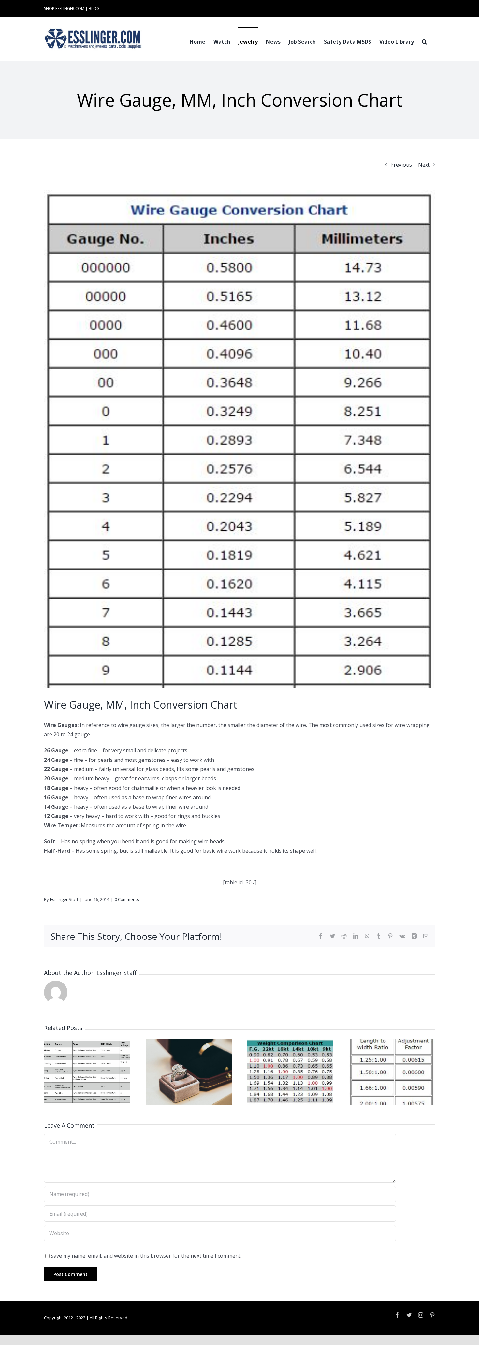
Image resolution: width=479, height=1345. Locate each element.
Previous (401, 164)
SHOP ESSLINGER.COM (64, 8)
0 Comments (127, 899)
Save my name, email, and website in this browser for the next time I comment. (146, 1255)
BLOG (94, 8)
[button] (424, 41)
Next (424, 164)
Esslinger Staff (64, 899)
